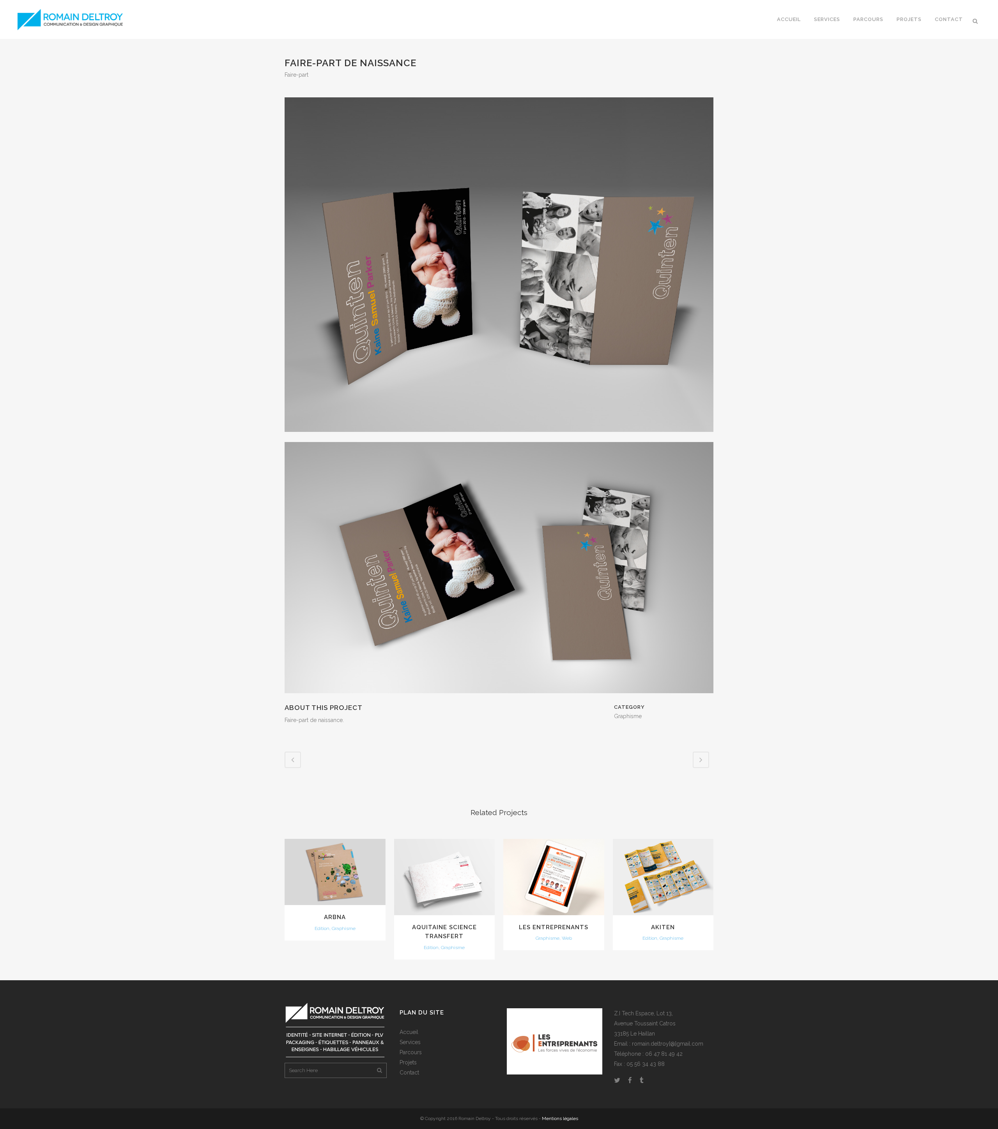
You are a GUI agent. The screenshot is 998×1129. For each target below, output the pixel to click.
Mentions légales (560, 1118)
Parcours (411, 1052)
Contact (409, 1072)
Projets (408, 1062)
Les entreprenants (553, 927)
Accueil (409, 1032)
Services (410, 1042)
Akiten (663, 927)
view (335, 871)
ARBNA (335, 917)
